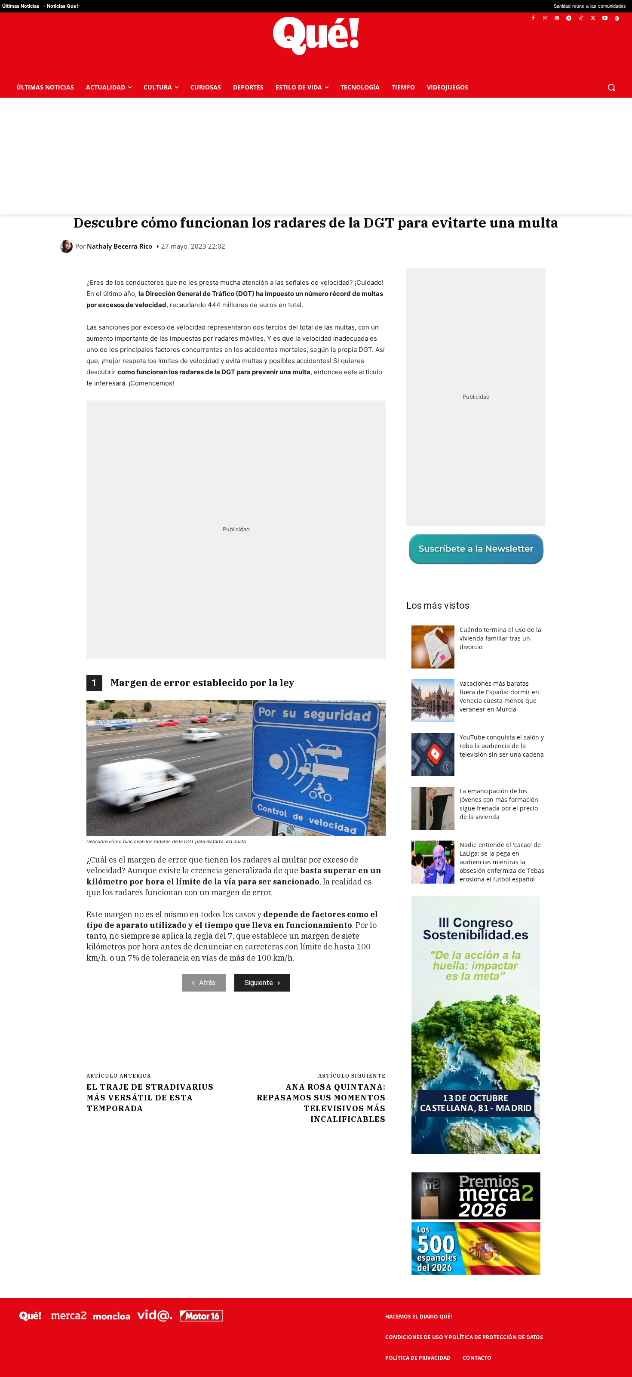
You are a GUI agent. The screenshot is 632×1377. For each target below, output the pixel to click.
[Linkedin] (255, 1026)
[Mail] (557, 19)
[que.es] (316, 36)
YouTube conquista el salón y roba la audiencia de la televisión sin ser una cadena (502, 745)
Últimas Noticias (20, 6)
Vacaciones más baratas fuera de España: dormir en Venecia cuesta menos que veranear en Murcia (499, 696)
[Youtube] (605, 19)
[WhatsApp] (215, 1026)
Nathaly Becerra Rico (119, 246)
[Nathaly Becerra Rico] (67, 246)
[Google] (617, 19)
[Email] (275, 1026)
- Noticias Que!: (61, 6)
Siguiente (259, 983)
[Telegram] (569, 19)
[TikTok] (581, 19)
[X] (593, 19)
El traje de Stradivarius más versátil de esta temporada (150, 1097)
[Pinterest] (196, 1026)
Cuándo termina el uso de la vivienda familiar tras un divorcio (500, 638)
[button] (611, 87)
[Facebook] (533, 19)
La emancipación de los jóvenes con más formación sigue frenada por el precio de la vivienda (499, 804)
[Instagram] (545, 19)
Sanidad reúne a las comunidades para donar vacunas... (545, 6)
